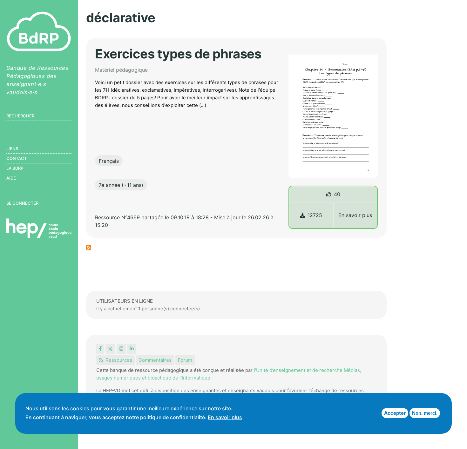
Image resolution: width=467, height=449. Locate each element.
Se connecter (22, 203)
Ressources (118, 360)
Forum (185, 360)
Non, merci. (424, 413)
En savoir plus (355, 215)
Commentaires (155, 360)
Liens (12, 148)
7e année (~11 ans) (121, 185)
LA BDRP (14, 168)
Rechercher (20, 115)
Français (109, 161)
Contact (16, 158)
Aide (11, 178)
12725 (315, 215)
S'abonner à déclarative (88, 247)
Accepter (395, 413)
